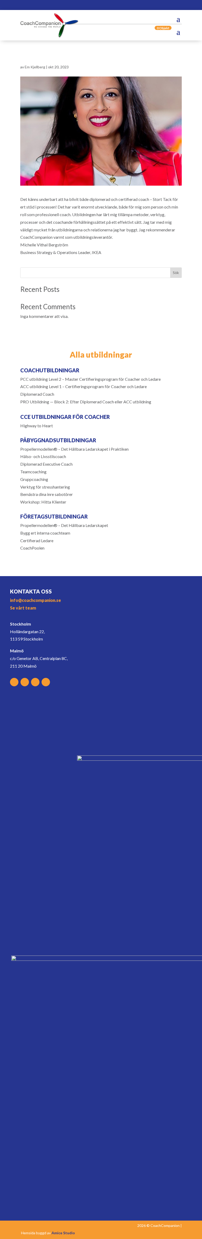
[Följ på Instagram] (116, 5)
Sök (176, 272)
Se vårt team (23, 607)
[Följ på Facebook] (105, 5)
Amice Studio (63, 1233)
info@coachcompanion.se (35, 600)
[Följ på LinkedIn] (127, 5)
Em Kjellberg (35, 67)
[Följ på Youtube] (138, 5)
